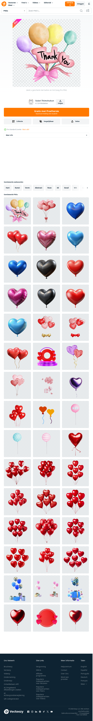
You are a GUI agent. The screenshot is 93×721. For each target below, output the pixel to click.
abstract (38, 188)
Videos (35, 2)
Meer (10, 5)
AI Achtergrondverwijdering (14, 694)
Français (82, 680)
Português (83, 673)
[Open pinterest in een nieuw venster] (40, 712)
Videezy (7, 673)
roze (49, 188)
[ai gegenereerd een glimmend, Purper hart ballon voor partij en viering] (75, 385)
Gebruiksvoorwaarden (68, 713)
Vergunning (41, 666)
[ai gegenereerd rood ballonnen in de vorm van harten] (17, 472)
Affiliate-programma (41, 674)
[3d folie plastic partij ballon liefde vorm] (75, 211)
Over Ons (65, 673)
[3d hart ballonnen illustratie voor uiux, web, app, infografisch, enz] (75, 356)
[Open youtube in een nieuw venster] (52, 712)
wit (75, 188)
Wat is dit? (25, 129)
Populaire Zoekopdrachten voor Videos (42, 696)
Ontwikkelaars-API (11, 684)
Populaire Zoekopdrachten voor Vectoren (42, 681)
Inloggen (80, 4)
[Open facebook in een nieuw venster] (28, 712)
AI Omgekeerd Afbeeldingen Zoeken (12, 688)
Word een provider (65, 678)
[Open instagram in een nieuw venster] (32, 712)
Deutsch (82, 677)
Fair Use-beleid (80, 715)
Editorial (47, 2)
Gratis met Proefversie (46, 112)
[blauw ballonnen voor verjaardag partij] (17, 443)
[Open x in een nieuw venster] (48, 712)
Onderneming (9, 677)
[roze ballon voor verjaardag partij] (46, 443)
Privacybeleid (82, 713)
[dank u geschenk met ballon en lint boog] (17, 211)
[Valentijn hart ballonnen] (17, 385)
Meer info (9, 135)
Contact (64, 670)
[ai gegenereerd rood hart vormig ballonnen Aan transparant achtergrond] (17, 414)
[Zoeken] (81, 10)
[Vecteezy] (3, 3)
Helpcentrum (66, 666)
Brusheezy (8, 666)
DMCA (38, 670)
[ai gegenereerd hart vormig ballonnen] (46, 414)
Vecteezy (7, 670)
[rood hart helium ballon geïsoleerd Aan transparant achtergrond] (75, 443)
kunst (17, 188)
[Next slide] (83, 188)
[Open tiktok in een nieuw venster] (44, 712)
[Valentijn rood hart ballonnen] (46, 211)
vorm (27, 188)
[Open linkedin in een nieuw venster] (36, 712)
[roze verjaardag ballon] (75, 414)
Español (82, 670)
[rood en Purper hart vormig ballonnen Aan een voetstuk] (46, 356)
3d (58, 188)
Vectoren (12, 2)
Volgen (60, 103)
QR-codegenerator (11, 699)
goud (66, 188)
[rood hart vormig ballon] (46, 618)
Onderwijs (8, 680)
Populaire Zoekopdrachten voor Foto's (42, 689)
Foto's (24, 2)
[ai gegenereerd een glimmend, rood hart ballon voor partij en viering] (17, 618)
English (82, 666)
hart (8, 188)
